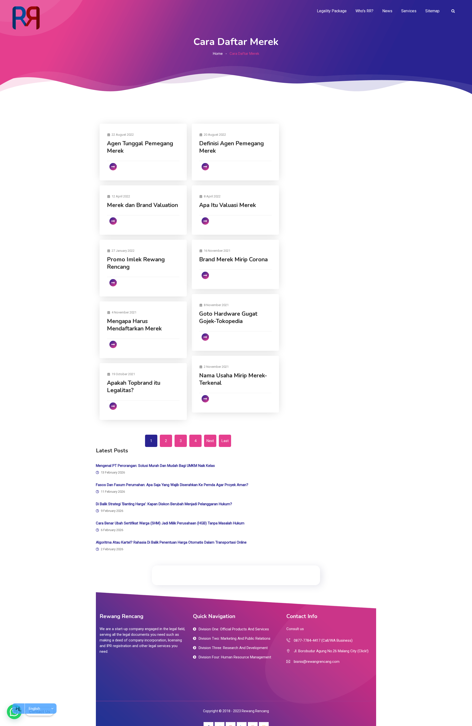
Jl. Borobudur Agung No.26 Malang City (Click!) (331, 651)
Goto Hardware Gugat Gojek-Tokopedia (228, 317)
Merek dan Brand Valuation (142, 205)
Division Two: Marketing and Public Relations (234, 638)
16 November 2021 (217, 250)
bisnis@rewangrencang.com (316, 661)
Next (210, 441)
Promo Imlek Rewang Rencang (136, 263)
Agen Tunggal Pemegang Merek (140, 147)
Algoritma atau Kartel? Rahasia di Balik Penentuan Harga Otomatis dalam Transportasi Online (171, 542)
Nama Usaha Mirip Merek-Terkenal (233, 379)
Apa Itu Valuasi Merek (227, 205)
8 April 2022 (212, 196)
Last (225, 441)
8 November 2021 (216, 305)
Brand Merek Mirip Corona (233, 259)
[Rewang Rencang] (26, 17)
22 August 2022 (123, 134)
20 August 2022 (215, 134)
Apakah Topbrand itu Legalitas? (133, 386)
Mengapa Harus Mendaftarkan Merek (134, 324)
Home (218, 53)
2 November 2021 (216, 367)
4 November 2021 (124, 312)
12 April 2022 (121, 196)
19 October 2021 (123, 374)
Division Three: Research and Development (233, 648)
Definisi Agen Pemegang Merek (231, 147)
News (387, 11)
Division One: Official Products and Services (234, 629)
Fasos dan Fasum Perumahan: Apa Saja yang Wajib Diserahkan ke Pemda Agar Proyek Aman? (172, 485)
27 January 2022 (123, 250)
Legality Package (332, 11)
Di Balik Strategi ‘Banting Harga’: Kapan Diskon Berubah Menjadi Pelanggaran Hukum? (164, 504)
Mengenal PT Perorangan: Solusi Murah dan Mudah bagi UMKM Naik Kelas (155, 465)
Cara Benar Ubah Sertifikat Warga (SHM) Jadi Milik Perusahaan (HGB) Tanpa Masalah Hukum (170, 523)
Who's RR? (364, 11)
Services (408, 11)
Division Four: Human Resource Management (235, 657)
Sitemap (432, 11)
